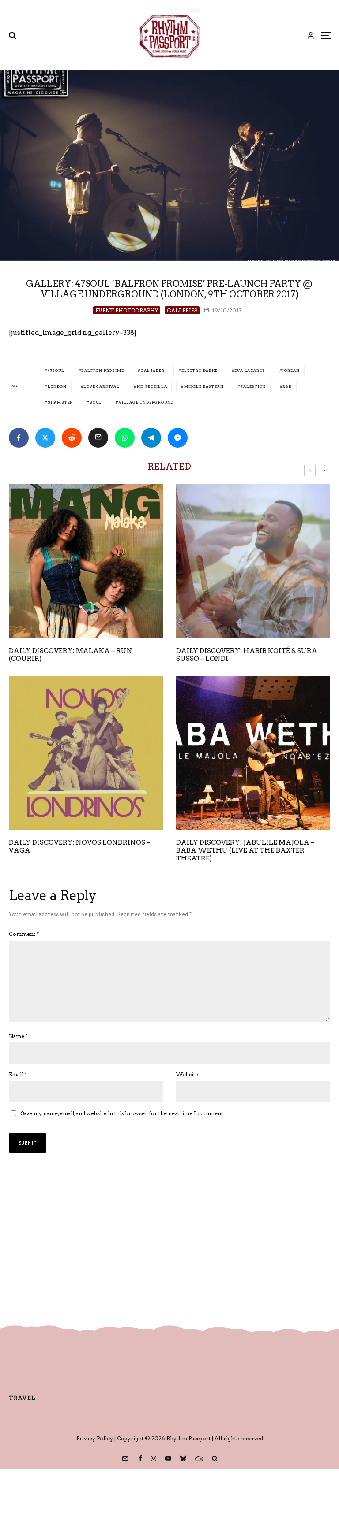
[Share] (19, 438)
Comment (24, 934)
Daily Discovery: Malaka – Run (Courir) (70, 655)
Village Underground (146, 402)
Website (187, 1074)
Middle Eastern (203, 386)
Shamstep (60, 402)
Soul (96, 402)
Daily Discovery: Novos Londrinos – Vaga (79, 846)
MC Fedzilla (152, 386)
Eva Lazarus (249, 370)
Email (18, 1074)
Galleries (182, 310)
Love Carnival (101, 386)
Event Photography (126, 310)
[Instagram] (154, 1458)
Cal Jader (152, 370)
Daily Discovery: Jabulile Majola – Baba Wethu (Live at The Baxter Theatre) (245, 850)
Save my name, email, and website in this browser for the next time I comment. (122, 1113)
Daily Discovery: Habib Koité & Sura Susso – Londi (246, 655)
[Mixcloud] (199, 1458)
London (57, 386)
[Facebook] (140, 1458)
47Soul (56, 370)
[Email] (98, 438)
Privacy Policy (94, 1438)
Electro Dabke (199, 370)
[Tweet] (45, 438)
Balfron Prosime (102, 370)
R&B (286, 386)
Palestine (253, 386)
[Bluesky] (183, 1458)
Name (18, 1036)
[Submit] (72, 438)
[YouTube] (168, 1458)
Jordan (291, 370)
